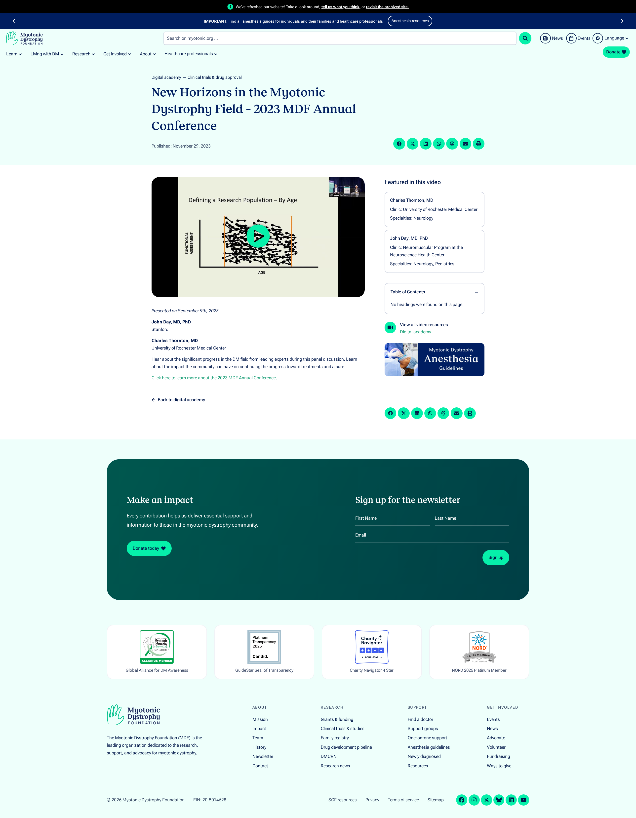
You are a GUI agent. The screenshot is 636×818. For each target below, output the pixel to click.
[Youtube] (523, 800)
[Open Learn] (20, 54)
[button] (13, 21)
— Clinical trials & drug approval (212, 77)
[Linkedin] (511, 800)
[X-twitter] (486, 800)
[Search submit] (525, 38)
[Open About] (154, 54)
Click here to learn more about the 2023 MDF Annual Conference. (214, 377)
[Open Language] (627, 38)
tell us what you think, (340, 6)
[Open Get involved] (129, 54)
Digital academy (166, 77)
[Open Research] (93, 54)
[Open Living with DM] (62, 54)
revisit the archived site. (387, 6)
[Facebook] (461, 800)
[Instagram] (474, 800)
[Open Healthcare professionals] (215, 54)
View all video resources (424, 324)
